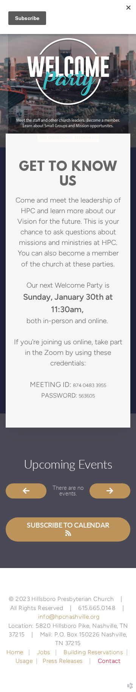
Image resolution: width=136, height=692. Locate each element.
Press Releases (63, 660)
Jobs (43, 652)
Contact (109, 660)
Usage (23, 660)
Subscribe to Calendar (68, 525)
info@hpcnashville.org (68, 616)
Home (15, 652)
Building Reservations (93, 652)
